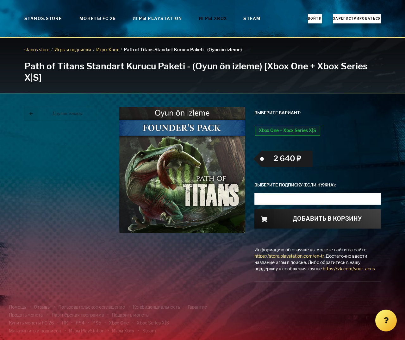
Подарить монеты (130, 315)
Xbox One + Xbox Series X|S (287, 131)
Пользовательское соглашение (91, 307)
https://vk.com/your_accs (349, 269)
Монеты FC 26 (97, 19)
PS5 (96, 323)
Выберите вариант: (277, 113)
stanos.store (36, 50)
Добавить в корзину (327, 219)
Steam (252, 19)
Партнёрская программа (78, 315)
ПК (65, 323)
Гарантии (198, 307)
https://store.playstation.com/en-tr (289, 256)
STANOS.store (43, 19)
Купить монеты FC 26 (31, 323)
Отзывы (42, 307)
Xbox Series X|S (153, 323)
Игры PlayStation (157, 19)
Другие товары (68, 114)
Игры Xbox (213, 19)
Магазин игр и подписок (35, 331)
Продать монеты (26, 315)
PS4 (80, 323)
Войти (315, 18)
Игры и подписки (72, 50)
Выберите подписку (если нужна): (295, 185)
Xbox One (119, 323)
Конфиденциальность (156, 307)
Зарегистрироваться (357, 18)
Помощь (17, 307)
